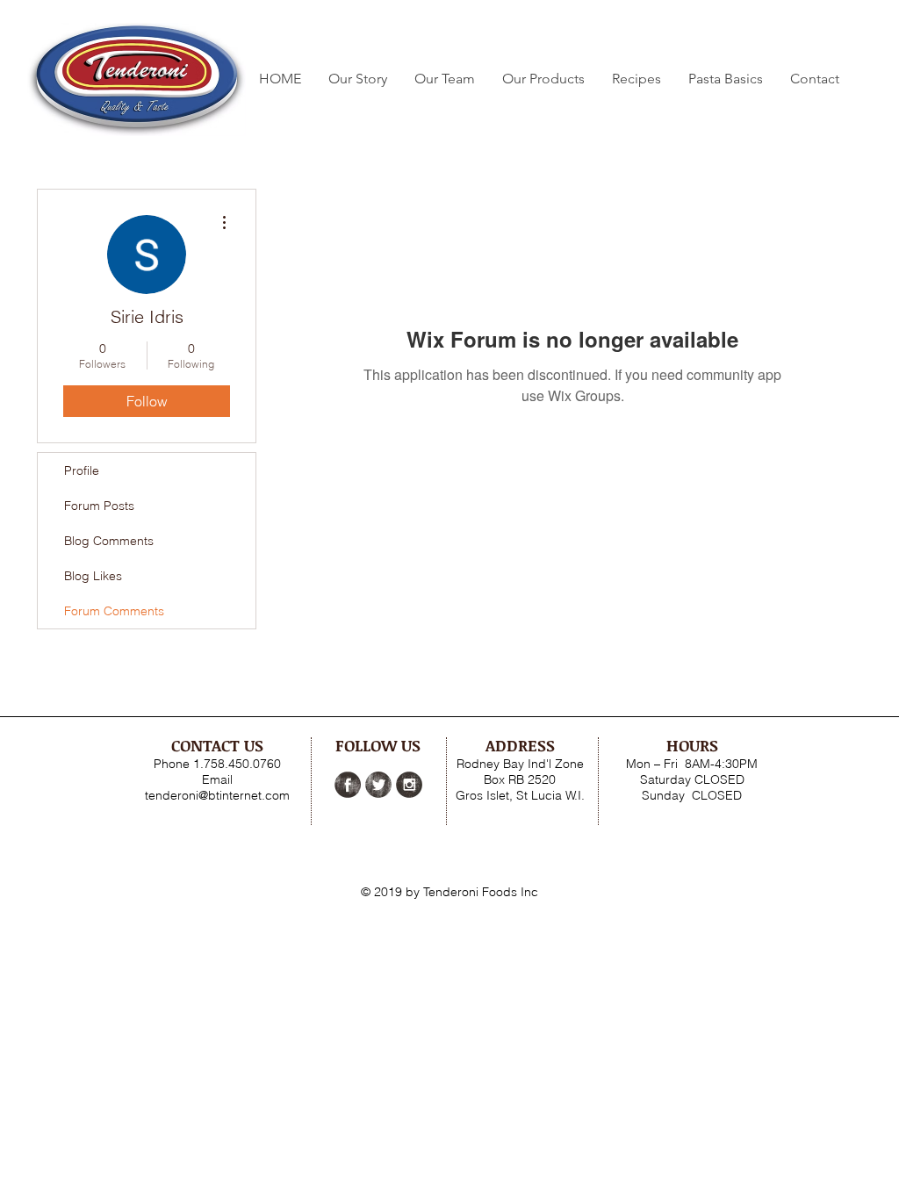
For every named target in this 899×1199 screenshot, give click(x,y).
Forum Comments (114, 611)
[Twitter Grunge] (378, 785)
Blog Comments (109, 541)
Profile (81, 470)
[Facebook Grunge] (347, 785)
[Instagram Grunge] (409, 785)
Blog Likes (93, 576)
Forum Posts (99, 505)
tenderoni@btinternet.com (217, 795)
